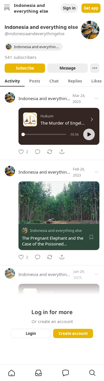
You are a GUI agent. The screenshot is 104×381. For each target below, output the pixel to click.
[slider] (44, 134)
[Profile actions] (94, 68)
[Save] (91, 237)
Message (68, 68)
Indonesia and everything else (48, 98)
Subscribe (25, 68)
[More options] (96, 98)
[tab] (12, 81)
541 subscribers (20, 57)
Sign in (69, 8)
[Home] (6, 8)
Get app (91, 8)
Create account (73, 333)
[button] (89, 134)
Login (31, 333)
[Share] (62, 151)
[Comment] (37, 151)
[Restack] (50, 151)
